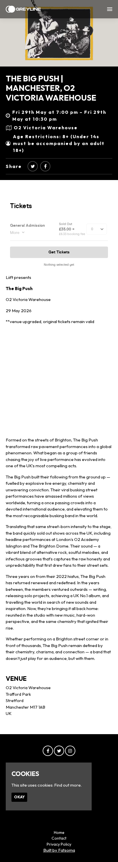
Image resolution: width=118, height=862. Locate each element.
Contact (59, 838)
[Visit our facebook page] (45, 166)
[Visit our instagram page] (70, 751)
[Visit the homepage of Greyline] (23, 9)
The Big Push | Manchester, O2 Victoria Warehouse (51, 88)
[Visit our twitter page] (32, 166)
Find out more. (68, 785)
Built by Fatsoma (59, 850)
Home (59, 832)
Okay (19, 797)
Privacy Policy (59, 844)
